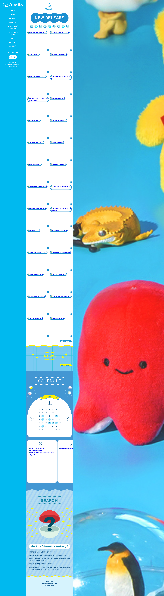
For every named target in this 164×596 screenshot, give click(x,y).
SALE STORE (12, 42)
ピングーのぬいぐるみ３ (36, 450)
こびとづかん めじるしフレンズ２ (39, 448)
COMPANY (12, 22)
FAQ (12, 38)
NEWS (13, 15)
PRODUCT (12, 18)
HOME (13, 11)
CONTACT (12, 46)
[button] (67, 419)
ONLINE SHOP (13, 27)
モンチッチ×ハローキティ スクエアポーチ (72, 448)
